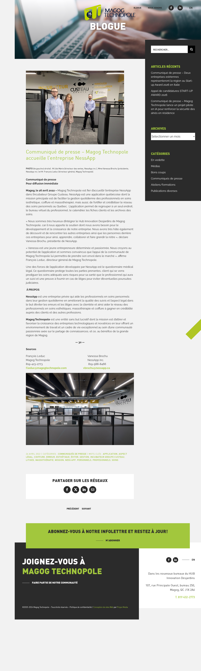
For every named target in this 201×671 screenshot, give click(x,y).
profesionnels (102, 460)
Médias (155, 166)
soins (115, 460)
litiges (30, 460)
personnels (84, 460)
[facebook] (168, 560)
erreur (50, 457)
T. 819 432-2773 (185, 597)
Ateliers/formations (163, 184)
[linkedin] (175, 560)
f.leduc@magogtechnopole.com (46, 368)
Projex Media (122, 607)
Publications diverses (164, 190)
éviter (74, 457)
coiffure (39, 457)
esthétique (63, 457)
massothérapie (44, 460)
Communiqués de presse (72, 454)
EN (193, 559)
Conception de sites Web (103, 607)
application (110, 454)
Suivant (86, 509)
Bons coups (158, 172)
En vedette (158, 159)
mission (59, 460)
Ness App (70, 460)
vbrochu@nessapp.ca (96, 368)
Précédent (73, 509)
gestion (84, 457)
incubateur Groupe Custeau (107, 457)
